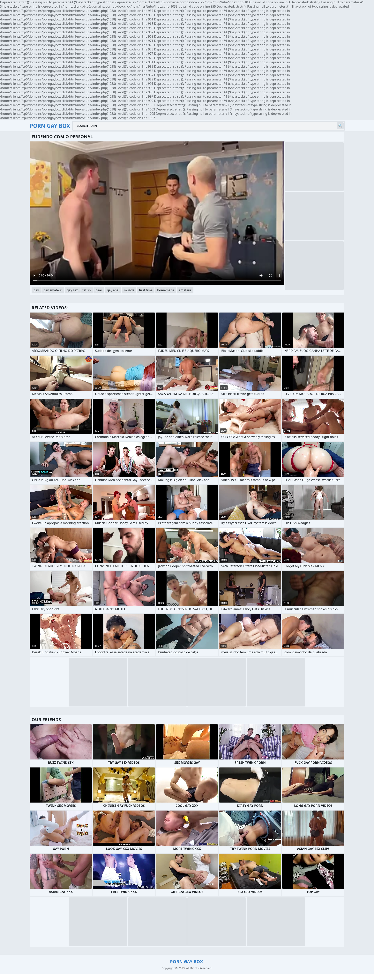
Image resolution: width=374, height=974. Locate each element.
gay (36, 290)
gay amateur (52, 290)
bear (98, 290)
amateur (185, 290)
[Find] (340, 125)
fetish (86, 290)
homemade (165, 290)
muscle (129, 290)
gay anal (113, 290)
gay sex (72, 290)
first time (146, 290)
